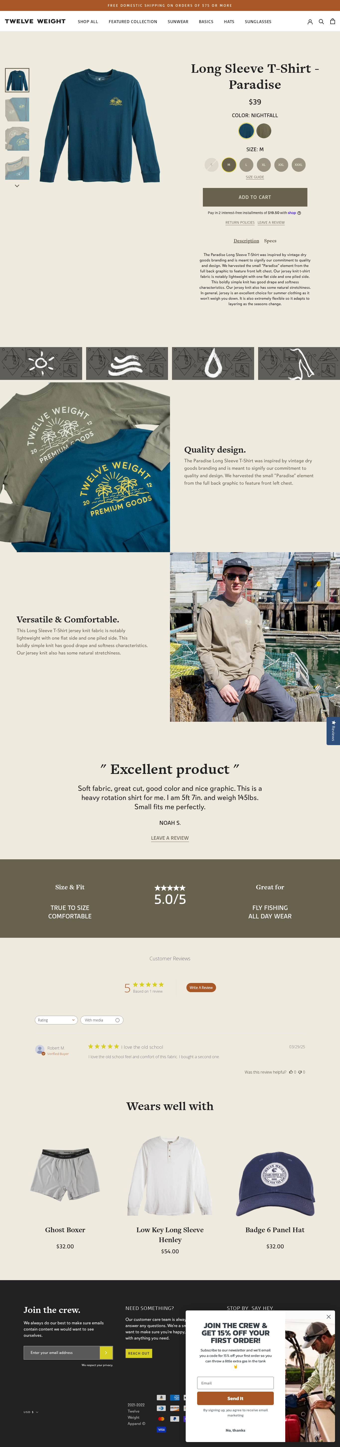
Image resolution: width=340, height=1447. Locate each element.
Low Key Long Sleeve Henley (170, 1235)
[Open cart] (332, 21)
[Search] (321, 21)
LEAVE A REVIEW (271, 222)
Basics (206, 21)
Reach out (139, 1353)
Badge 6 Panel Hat (275, 1230)
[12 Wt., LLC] (35, 21)
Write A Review (201, 987)
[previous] (17, 62)
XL (264, 165)
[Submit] (106, 1352)
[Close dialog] (328, 1316)
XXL (281, 165)
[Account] (310, 21)
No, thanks (235, 1430)
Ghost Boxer (65, 1230)
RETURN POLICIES (240, 222)
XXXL (298, 165)
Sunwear (178, 21)
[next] (17, 185)
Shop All (88, 21)
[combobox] (56, 1020)
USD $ (29, 1412)
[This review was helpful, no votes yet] (291, 1072)
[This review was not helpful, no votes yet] (300, 1072)
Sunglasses (258, 21)
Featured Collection (133, 21)
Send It (235, 1398)
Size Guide (255, 177)
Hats (229, 21)
